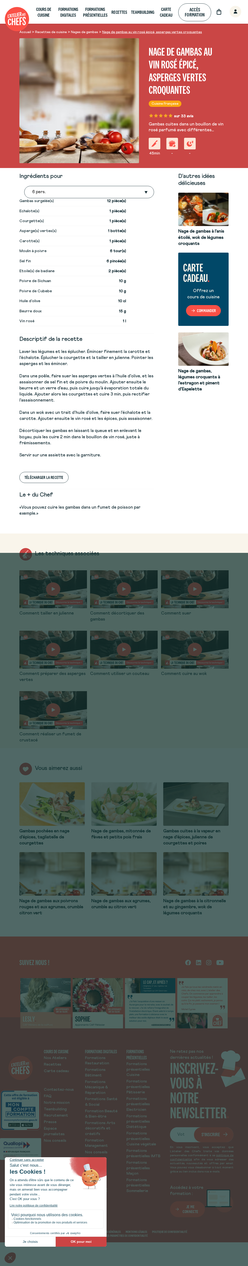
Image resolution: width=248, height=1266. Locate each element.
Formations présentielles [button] (95, 12)
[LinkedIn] (198, 962)
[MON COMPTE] (230, 12)
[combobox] (32, 192)
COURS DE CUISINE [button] (43, 12)
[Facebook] (188, 962)
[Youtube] (220, 962)
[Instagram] (208, 962)
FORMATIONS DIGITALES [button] (68, 12)
